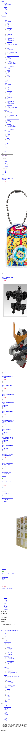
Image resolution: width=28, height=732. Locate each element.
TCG (7, 80)
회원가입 (5, 147)
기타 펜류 (8, 25)
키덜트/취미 (6, 12)
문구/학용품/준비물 (7, 4)
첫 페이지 (4, 588)
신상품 (6, 161)
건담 (7, 77)
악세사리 (8, 57)
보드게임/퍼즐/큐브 (10, 38)
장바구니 (6, 609)
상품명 (6, 162)
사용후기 (6, 166)
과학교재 (8, 70)
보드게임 (8, 71)
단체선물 (5, 601)
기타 (7, 33)
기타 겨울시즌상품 (10, 66)
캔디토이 (8, 78)
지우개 (8, 24)
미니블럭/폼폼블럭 (10, 40)
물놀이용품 (9, 61)
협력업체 (5, 13)
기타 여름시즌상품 (10, 62)
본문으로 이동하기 (4, 155)
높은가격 (6, 164)
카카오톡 (6, 630)
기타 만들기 (9, 53)
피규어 (8, 75)
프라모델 (8, 68)
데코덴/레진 (9, 51)
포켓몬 (8, 72)
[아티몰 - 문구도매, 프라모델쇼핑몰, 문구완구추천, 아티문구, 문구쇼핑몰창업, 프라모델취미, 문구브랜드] (2, 1)
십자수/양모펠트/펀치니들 (12, 52)
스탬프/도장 (9, 30)
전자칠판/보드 (9, 34)
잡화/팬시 (5, 8)
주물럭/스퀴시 (9, 42)
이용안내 (5, 151)
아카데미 (5, 10)
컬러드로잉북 (9, 28)
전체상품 (5, 3)
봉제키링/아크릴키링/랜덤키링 (13, 56)
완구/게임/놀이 (6, 5)
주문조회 (5, 148)
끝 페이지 (11, 588)
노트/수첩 (8, 26)
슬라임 (8, 43)
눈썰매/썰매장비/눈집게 (11, 63)
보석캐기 (8, 39)
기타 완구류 (9, 45)
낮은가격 (6, 163)
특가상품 (5, 598)
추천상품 (5, 600)
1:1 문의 (5, 603)
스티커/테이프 (9, 31)
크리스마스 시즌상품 (11, 64)
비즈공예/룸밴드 (10, 49)
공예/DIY (5, 7)
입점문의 (7, 606)
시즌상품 (5, 9)
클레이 (8, 48)
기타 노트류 (9, 29)
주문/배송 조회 (15, 630)
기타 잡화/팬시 (9, 58)
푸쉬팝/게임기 (9, 37)
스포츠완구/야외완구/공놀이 (12, 44)
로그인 (5, 146)
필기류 (8, 23)
